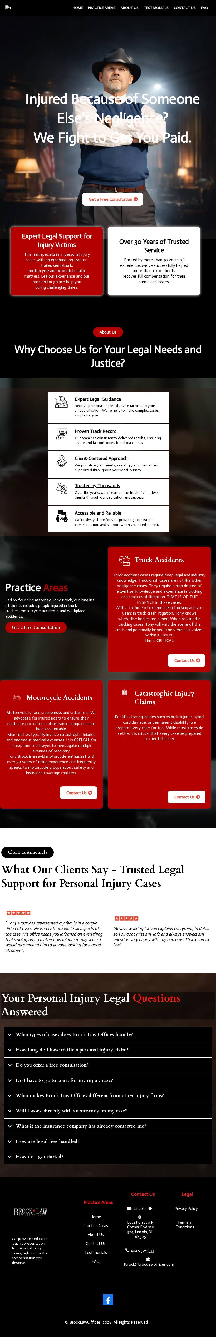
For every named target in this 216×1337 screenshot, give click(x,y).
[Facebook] (108, 1299)
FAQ (204, 8)
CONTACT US (185, 8)
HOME (78, 8)
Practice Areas (101, 8)
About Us (130, 8)
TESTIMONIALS (156, 8)
